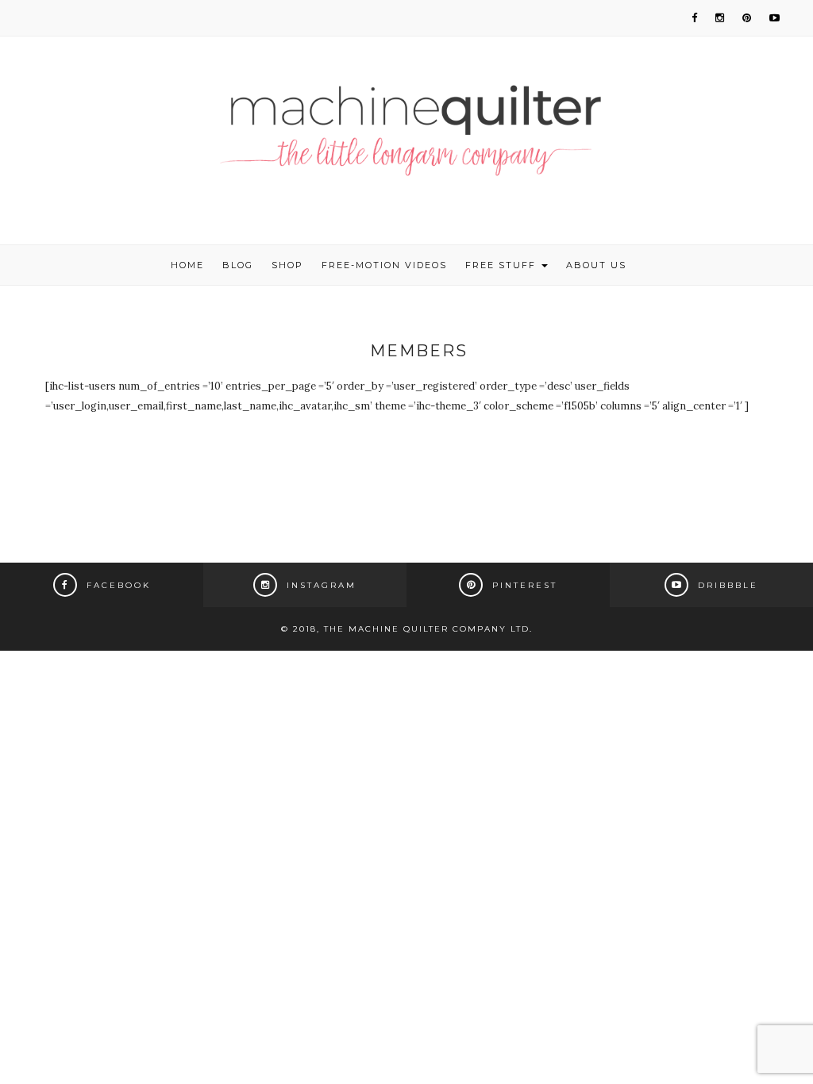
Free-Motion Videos (384, 265)
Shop (287, 265)
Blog (237, 265)
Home (187, 265)
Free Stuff (502, 265)
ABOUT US (596, 265)
